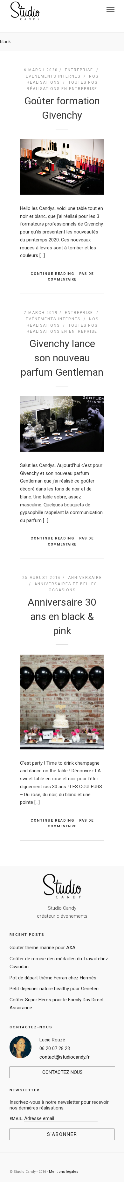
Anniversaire (85, 577)
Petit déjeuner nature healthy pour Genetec (54, 988)
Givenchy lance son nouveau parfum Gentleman (62, 357)
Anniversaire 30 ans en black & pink (62, 616)
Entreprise (79, 70)
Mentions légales (63, 1172)
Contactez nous (62, 1072)
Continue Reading (52, 274)
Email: (17, 1118)
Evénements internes (53, 76)
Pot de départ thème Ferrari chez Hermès (53, 978)
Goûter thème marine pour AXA (42, 947)
